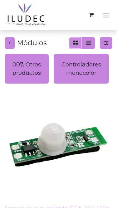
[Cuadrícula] (75, 43)
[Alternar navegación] (106, 14)
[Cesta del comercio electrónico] (91, 15)
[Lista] (88, 43)
